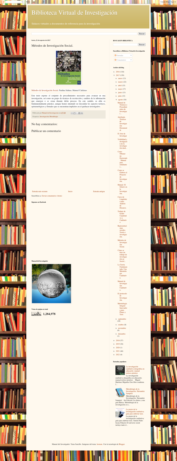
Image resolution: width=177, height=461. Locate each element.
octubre (121, 324)
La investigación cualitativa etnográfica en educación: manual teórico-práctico (135, 369)
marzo (120, 82)
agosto (120, 99)
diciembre (121, 334)
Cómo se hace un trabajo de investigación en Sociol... (122, 255)
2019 (118, 344)
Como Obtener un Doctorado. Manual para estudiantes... (122, 159)
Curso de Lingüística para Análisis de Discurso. (122, 202)
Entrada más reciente (39, 191)
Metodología (53, 116)
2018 (118, 340)
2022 (118, 354)
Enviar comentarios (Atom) (52, 196)
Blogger (122, 444)
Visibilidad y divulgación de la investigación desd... (122, 143)
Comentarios (121, 60)
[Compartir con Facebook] (79, 113)
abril (120, 85)
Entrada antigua (99, 191)
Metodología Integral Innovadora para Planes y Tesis (122, 309)
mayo (120, 89)
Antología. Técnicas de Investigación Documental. (122, 123)
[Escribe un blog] (74, 113)
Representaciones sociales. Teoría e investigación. (122, 231)
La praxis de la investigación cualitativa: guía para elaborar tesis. (135, 411)
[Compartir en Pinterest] (82, 113)
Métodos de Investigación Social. (44, 90)
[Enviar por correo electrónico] (72, 113)
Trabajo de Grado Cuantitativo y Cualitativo (122, 216)
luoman (99, 444)
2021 (118, 351)
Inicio (70, 191)
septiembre (122, 319)
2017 (118, 75)
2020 (118, 347)
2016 (118, 71)
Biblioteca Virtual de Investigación (74, 12)
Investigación (44, 116)
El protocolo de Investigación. (122, 296)
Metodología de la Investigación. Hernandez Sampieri (135, 391)
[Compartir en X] (77, 113)
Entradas (119, 55)
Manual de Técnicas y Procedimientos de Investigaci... (122, 108)
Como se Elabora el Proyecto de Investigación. (122, 175)
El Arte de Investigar (122, 134)
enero (120, 78)
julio (120, 96)
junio (120, 92)
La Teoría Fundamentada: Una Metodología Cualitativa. (122, 271)
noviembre (122, 328)
